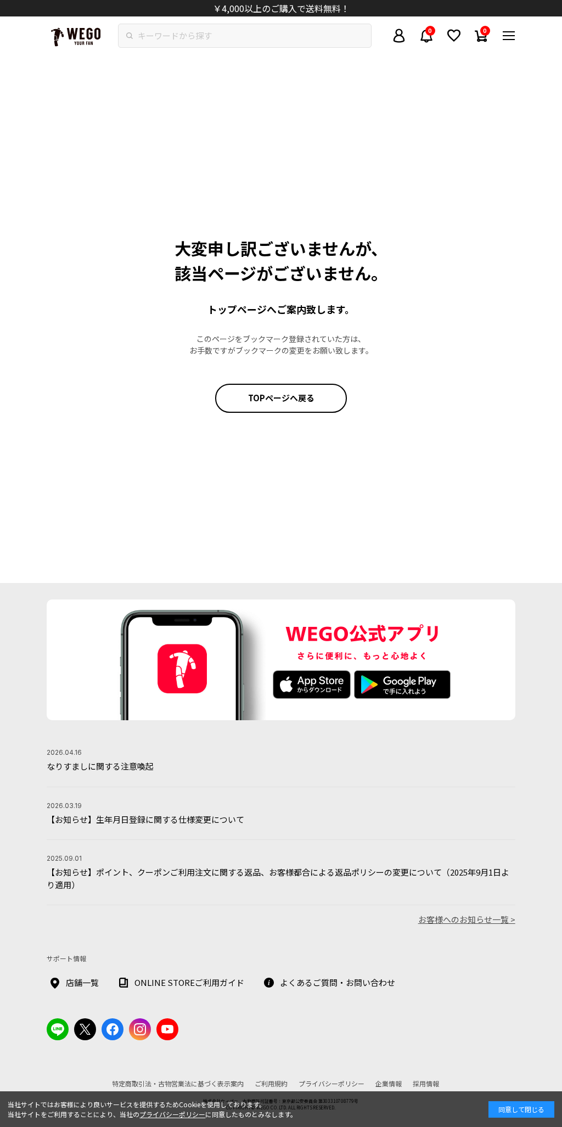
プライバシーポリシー (172, 1114)
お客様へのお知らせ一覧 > (466, 919)
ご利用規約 (271, 1083)
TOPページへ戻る (281, 397)
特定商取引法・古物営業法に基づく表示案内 (178, 1083)
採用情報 (426, 1083)
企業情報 (388, 1083)
